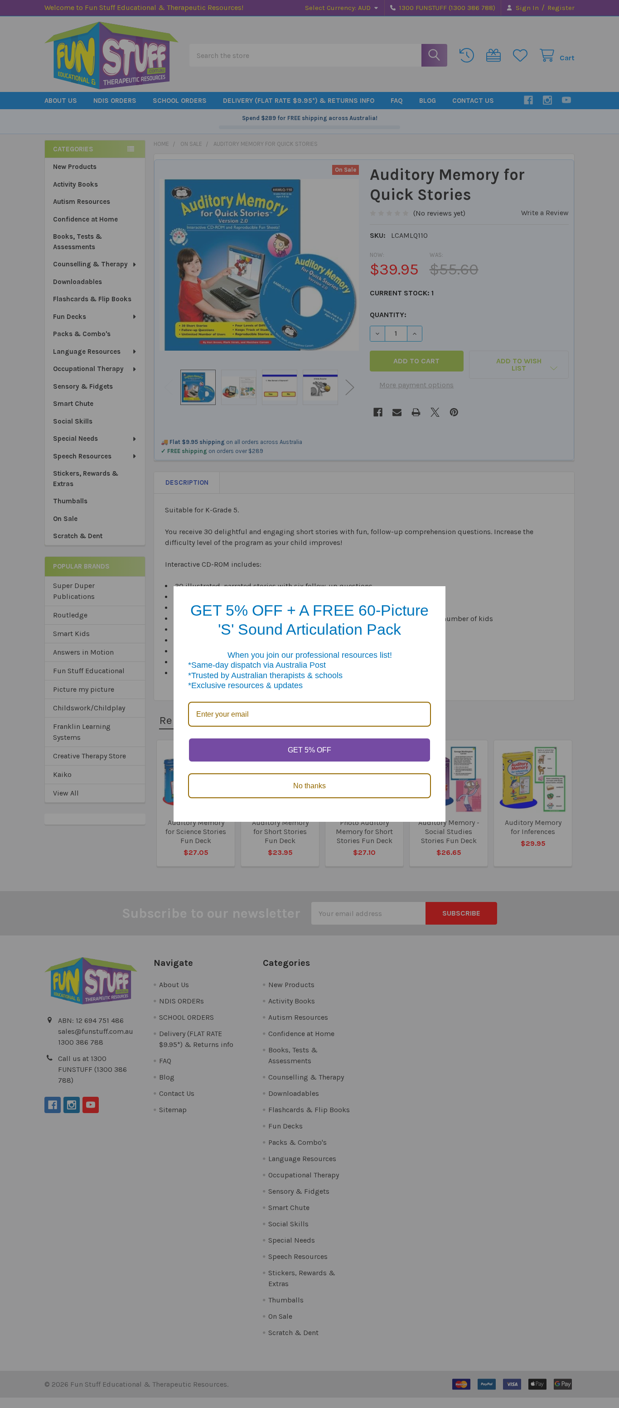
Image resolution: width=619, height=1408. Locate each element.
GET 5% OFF (309, 750)
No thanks (309, 786)
